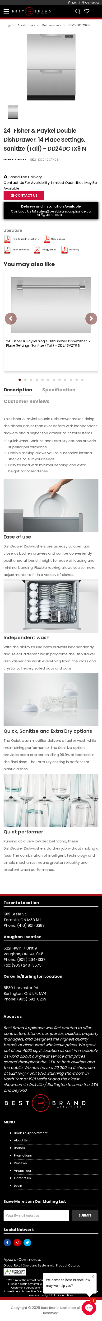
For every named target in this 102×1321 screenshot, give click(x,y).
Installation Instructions (25, 239)
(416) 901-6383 (31, 925)
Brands (19, 1148)
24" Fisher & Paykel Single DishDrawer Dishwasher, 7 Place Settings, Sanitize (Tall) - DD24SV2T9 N (48, 343)
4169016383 (55, 215)
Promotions (23, 1155)
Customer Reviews (26, 401)
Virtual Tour (22, 1170)
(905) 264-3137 (31, 959)
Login (18, 1185)
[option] (51, 67)
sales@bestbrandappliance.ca (64, 211)
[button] (20, 379)
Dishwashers (52, 25)
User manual (58, 239)
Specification (58, 389)
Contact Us (21, 211)
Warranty (74, 249)
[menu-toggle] (6, 11)
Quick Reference (20, 249)
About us (21, 1140)
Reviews (20, 1163)
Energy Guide (49, 249)
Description (18, 389)
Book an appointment (30, 1133)
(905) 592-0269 (31, 999)
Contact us (22, 1178)
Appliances (26, 25)
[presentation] (11, 319)
